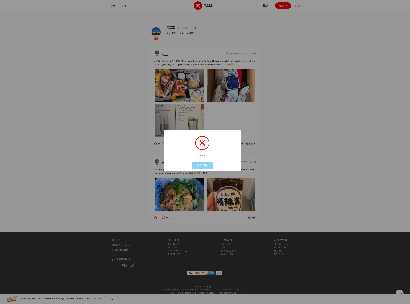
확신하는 (202, 165)
